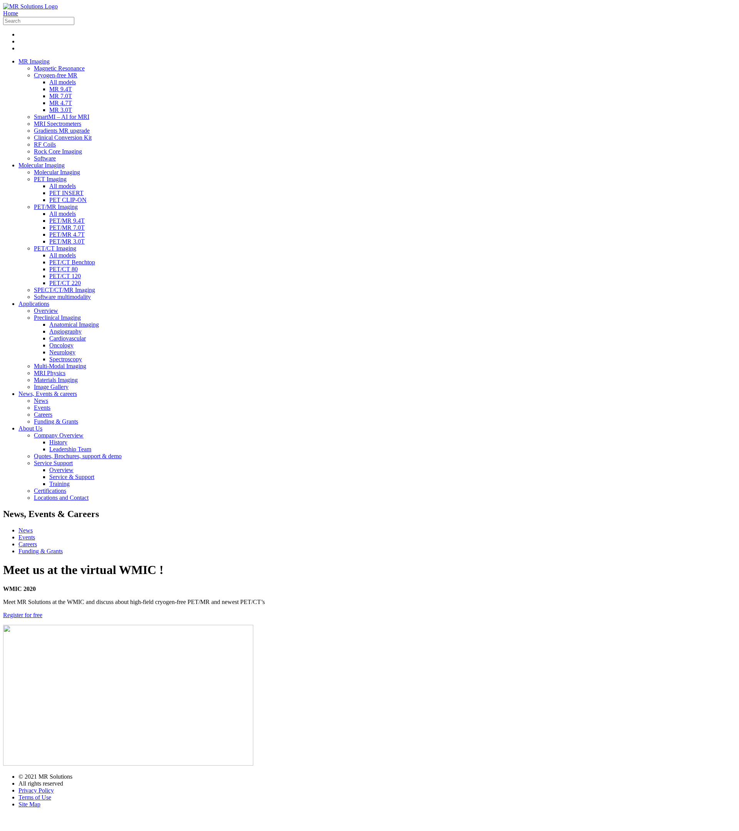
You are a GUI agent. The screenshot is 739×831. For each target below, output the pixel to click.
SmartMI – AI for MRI (61, 116)
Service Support (53, 463)
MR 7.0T (60, 96)
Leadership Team (70, 449)
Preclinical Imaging (57, 317)
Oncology (61, 345)
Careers (43, 414)
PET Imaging (50, 179)
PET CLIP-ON (68, 200)
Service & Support (71, 477)
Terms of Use (34, 797)
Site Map (29, 804)
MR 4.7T (60, 103)
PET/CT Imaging (55, 248)
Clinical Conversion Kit (63, 137)
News (41, 400)
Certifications (50, 490)
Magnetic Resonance (59, 68)
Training (59, 484)
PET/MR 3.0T (67, 241)
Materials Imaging (56, 380)
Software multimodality (62, 297)
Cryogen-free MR (55, 75)
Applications (33, 303)
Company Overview (59, 435)
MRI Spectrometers (57, 123)
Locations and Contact (61, 497)
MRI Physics (49, 373)
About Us (30, 428)
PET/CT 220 (65, 283)
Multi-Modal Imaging (60, 366)
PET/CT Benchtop (72, 262)
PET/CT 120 (65, 276)
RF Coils (45, 144)
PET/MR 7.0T (67, 227)
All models (62, 82)
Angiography (65, 331)
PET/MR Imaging (56, 207)
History (58, 442)
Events (42, 407)
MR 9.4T (60, 89)
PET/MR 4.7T (67, 234)
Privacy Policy (36, 790)
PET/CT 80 (63, 269)
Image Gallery (51, 387)
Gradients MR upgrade (62, 130)
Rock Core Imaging (58, 151)
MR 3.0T (60, 110)
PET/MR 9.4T (67, 220)
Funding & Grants (56, 421)
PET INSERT (66, 193)
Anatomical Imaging (74, 324)
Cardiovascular (67, 338)
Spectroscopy (65, 359)
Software (45, 158)
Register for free (22, 615)
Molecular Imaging (41, 165)
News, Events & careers (47, 393)
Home (10, 13)
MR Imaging (34, 61)
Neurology (62, 352)
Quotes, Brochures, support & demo (78, 456)
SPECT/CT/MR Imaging (64, 290)
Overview (46, 310)
